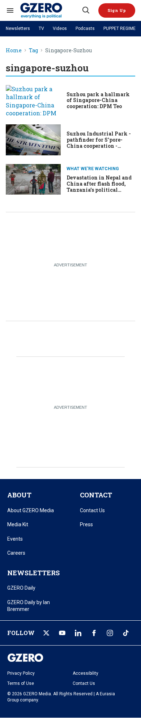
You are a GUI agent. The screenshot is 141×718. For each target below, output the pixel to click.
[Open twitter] (46, 633)
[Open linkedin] (78, 633)
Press (86, 524)
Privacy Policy (21, 673)
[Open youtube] (62, 633)
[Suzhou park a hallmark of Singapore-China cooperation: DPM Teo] (33, 100)
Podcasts (85, 28)
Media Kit (17, 524)
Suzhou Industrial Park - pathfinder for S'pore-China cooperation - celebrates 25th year (99, 142)
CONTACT (96, 495)
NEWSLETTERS (33, 572)
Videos (60, 28)
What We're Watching (93, 168)
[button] (116, 10)
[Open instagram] (110, 633)
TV (41, 28)
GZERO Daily (21, 588)
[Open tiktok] (126, 633)
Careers (16, 553)
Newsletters (18, 28)
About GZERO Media (30, 510)
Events (15, 539)
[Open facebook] (94, 633)
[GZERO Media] (50, 10)
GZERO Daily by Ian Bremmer (28, 605)
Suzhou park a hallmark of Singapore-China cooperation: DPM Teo (98, 100)
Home (14, 51)
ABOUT (19, 495)
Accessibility (85, 673)
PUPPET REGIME (119, 28)
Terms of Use (20, 683)
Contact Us (92, 510)
